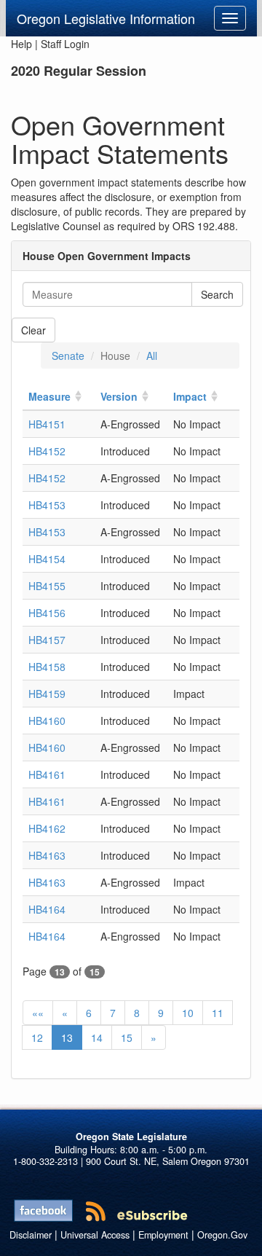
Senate (68, 355)
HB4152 (47, 451)
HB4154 (47, 559)
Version (119, 396)
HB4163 (47, 855)
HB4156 (47, 612)
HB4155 (47, 585)
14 (97, 1037)
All (151, 355)
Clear (33, 330)
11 (217, 1012)
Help (21, 43)
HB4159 (47, 693)
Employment (163, 1234)
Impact (190, 396)
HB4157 (47, 639)
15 (126, 1037)
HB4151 (47, 424)
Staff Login (65, 43)
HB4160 (47, 720)
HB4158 (47, 666)
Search (217, 294)
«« (38, 1012)
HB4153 (47, 505)
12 (37, 1037)
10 (188, 1012)
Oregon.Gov (222, 1234)
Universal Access (95, 1234)
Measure (49, 396)
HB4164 (47, 909)
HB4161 (47, 774)
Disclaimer (30, 1234)
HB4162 (47, 828)
